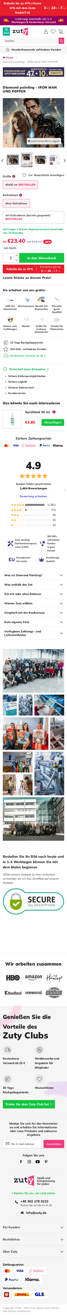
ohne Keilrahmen (16, 203)
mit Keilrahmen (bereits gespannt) (27, 217)
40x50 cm (20, 184)
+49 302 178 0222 (34, 1201)
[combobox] (31, 41)
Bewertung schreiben (33, 496)
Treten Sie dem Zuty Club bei (27, 1104)
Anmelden (54, 1144)
